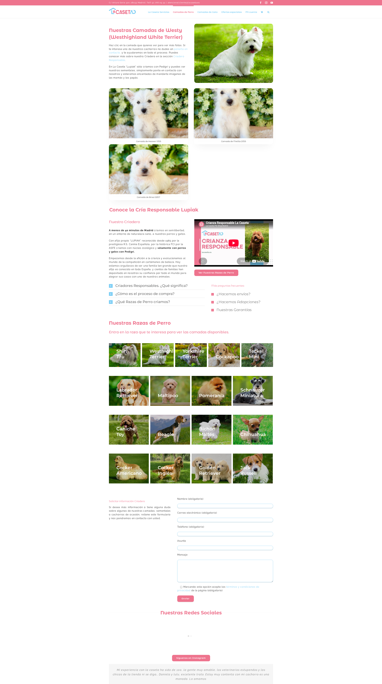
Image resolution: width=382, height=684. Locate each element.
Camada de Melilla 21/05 (233, 141)
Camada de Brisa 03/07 (148, 197)
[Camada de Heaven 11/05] (148, 90)
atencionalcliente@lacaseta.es (184, 2)
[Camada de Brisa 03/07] (148, 146)
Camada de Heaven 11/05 (148, 141)
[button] (268, 12)
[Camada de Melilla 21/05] (233, 90)
